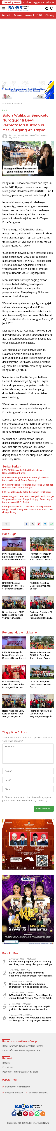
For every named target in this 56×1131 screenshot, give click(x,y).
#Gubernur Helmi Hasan (17, 1086)
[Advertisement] (28, 48)
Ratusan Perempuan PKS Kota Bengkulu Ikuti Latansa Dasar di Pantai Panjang (25, 479)
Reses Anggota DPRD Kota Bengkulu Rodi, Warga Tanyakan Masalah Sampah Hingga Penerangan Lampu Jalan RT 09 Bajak (28, 499)
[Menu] (4, 8)
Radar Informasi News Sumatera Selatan (22, 1045)
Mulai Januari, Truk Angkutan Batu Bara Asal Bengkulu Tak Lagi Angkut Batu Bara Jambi (30, 1019)
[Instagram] (31, 1114)
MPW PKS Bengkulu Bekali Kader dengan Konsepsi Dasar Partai (23, 471)
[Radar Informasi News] (18, 8)
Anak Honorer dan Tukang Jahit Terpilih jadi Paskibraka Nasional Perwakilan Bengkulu (29, 1008)
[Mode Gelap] (47, 8)
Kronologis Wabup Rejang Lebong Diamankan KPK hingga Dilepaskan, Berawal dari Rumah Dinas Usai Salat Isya (31, 985)
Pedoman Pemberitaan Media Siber (20, 1071)
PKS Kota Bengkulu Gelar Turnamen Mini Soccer (26, 492)
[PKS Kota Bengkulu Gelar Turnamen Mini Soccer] (42, 573)
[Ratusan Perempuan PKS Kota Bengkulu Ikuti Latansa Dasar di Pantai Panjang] (42, 544)
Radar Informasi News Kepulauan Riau (21, 1050)
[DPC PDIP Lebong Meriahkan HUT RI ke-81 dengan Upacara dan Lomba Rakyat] (14, 573)
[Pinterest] (25, 1114)
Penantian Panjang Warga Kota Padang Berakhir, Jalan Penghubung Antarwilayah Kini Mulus (31, 963)
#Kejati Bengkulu (14, 1092)
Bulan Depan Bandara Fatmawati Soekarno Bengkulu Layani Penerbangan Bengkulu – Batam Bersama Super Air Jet (30, 974)
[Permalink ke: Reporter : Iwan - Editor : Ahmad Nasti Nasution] (4, 136)
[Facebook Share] (26, 524)
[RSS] (42, 1114)
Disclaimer (7, 1067)
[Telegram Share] (45, 524)
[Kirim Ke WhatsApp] (51, 524)
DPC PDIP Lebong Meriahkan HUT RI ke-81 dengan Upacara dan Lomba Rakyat (28, 486)
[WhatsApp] (37, 1114)
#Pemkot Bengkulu (38, 1092)
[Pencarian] (52, 8)
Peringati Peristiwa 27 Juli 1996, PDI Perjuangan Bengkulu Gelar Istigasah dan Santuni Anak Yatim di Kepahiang (27, 509)
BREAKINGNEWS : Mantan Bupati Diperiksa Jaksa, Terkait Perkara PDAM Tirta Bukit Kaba (31, 996)
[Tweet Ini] (32, 524)
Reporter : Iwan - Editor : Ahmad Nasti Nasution (28, 135)
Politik (5, 110)
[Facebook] (14, 1114)
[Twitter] (19, 1114)
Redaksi (6, 1062)
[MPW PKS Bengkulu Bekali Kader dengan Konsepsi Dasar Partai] (14, 544)
